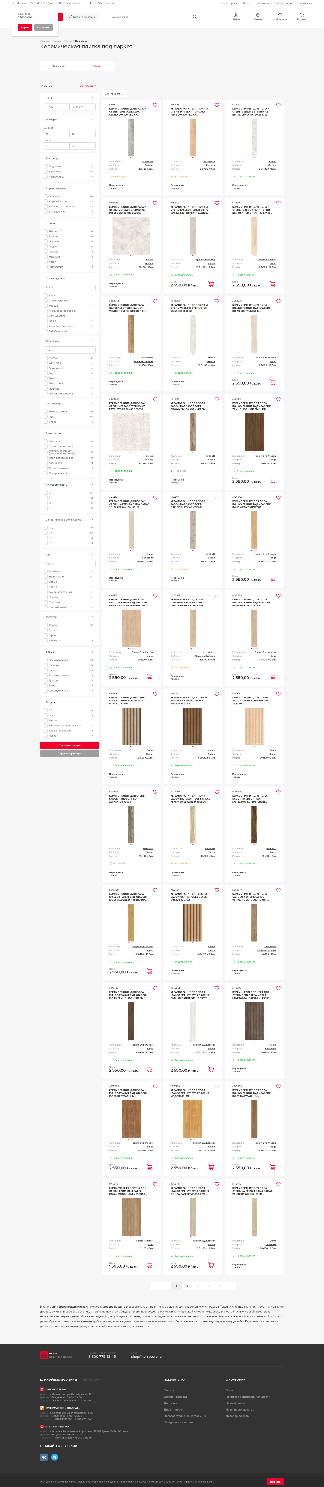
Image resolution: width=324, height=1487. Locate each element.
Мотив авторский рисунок (65, 725)
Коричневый (56, 576)
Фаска (52, 715)
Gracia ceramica (58, 300)
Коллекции (58, 66)
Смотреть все (90, 1379)
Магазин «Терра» (57, 1426)
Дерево (53, 625)
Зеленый (54, 602)
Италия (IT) (56, 231)
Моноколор (56, 640)
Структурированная (61, 446)
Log (51, 373)
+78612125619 (62, 1400)
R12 (51, 543)
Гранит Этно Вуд (205, 259)
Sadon (52, 295)
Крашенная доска (60, 730)
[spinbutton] (57, 107)
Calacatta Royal (144, 1240)
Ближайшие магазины (58, 1380)
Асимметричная (59, 675)
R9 (50, 532)
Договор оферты (237, 1416)
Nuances (54, 388)
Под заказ (55, 166)
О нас (230, 1390)
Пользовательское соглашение (185, 1416)
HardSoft (210, 456)
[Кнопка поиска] (195, 17)
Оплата (169, 1390)
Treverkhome (56, 383)
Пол (51, 416)
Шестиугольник (58, 690)
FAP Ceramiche (58, 331)
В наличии (55, 171)
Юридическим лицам (178, 1422)
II (49, 508)
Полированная (58, 473)
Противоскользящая (61, 457)
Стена (52, 421)
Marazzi (53, 305)
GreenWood (56, 368)
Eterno (53, 358)
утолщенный (57, 211)
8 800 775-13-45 (102, 1356)
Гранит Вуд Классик (61, 393)
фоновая (54, 196)
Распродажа (56, 176)
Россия (53, 236)
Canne (149, 750)
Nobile (272, 1044)
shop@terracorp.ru (146, 1356)
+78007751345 (81, 1400)
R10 (51, 527)
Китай (52, 261)
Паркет (53, 735)
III (50, 503)
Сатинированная (59, 468)
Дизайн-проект (174, 1409)
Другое (53, 680)
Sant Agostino (57, 315)
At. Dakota (147, 161)
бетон (52, 630)
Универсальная (58, 411)
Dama (150, 554)
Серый (53, 581)
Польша (53, 251)
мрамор (54, 635)
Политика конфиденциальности (248, 1397)
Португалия (56, 266)
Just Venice (147, 357)
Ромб (52, 685)
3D (50, 710)
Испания (54, 241)
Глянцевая (55, 463)
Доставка (170, 1403)
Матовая (54, 441)
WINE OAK (55, 363)
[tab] (92, 98)
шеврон (53, 670)
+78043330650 (62, 1419)
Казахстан (55, 256)
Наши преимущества (240, 1409)
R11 (51, 537)
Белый (53, 587)
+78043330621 (62, 1437)
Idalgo (52, 321)
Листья (53, 720)
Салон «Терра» (55, 1389)
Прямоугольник (58, 660)
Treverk (53, 378)
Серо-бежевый (58, 607)
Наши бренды (235, 1403)
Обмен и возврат (175, 1397)
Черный (53, 597)
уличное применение (62, 206)
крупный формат (59, 201)
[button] (236, 17)
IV (50, 492)
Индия (53, 246)
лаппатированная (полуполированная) (61, 452)
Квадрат (54, 665)
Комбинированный (60, 592)
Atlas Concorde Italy (61, 326)
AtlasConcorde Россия (62, 310)
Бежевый (54, 571)
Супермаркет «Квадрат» (62, 1408)
